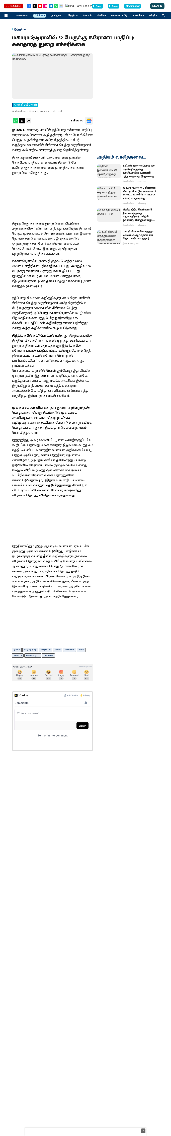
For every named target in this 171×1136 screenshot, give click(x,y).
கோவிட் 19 (18, 655)
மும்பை (17, 649)
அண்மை (22, 15)
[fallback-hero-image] (109, 171)
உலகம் (87, 15)
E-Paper (97, 6)
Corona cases (48, 655)
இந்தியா (72, 15)
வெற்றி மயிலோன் (25, 105)
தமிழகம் (56, 15)
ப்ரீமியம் (40, 15)
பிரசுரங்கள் (132, 6)
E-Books (113, 6)
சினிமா (101, 15)
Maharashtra (69, 649)
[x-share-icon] (22, 122)
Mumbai (57, 649)
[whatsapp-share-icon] (15, 122)
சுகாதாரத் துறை (30, 649)
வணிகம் (138, 15)
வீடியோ (154, 15)
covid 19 (81, 649)
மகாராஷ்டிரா (45, 649)
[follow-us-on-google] (89, 121)
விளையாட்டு (119, 15)
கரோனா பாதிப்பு (32, 655)
